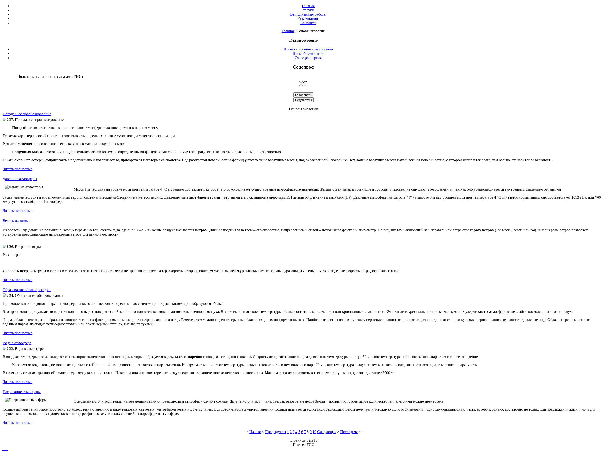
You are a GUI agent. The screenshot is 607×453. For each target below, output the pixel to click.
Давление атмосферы (20, 179)
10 (314, 432)
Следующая (326, 432)
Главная (288, 31)
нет (306, 85)
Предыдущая (275, 432)
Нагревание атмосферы (22, 392)
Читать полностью (17, 169)
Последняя (349, 432)
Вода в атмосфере (17, 343)
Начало (255, 432)
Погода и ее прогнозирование (27, 114)
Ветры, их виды (15, 221)
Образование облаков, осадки (27, 290)
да (305, 81)
